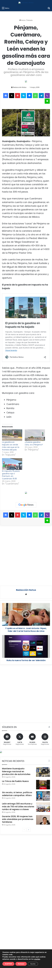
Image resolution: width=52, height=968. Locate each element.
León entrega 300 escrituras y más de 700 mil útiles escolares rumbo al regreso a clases (18, 806)
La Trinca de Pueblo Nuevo (15, 781)
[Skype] (23, 95)
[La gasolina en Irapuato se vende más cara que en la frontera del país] (12, 435)
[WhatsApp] (35, 95)
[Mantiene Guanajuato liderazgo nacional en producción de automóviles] (43, 772)
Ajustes (32, 964)
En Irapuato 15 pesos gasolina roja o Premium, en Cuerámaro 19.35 (11, 475)
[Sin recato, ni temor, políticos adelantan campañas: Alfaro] (43, 796)
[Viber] (47, 95)
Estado (30, 20)
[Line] (47, 101)
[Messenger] (29, 95)
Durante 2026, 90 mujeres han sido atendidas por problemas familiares (17, 819)
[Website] (26, 594)
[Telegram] (41, 95)
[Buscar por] (49, 8)
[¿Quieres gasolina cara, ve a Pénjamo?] (35, 435)
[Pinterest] (17, 95)
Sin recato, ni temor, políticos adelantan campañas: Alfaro (17, 794)
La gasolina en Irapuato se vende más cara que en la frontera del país (10, 446)
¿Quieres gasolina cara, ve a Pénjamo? (34, 443)
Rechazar (21, 964)
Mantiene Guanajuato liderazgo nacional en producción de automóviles (16, 771)
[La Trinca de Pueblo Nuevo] (43, 784)
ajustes (37, 959)
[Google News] (26, 505)
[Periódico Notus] (26, 3)
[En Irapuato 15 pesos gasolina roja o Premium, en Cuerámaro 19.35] (12, 464)
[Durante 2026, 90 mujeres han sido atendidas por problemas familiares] (43, 820)
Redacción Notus (19, 87)
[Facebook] (5, 95)
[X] (11, 95)
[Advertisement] (26, 555)
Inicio (23, 20)
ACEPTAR (8, 964)
